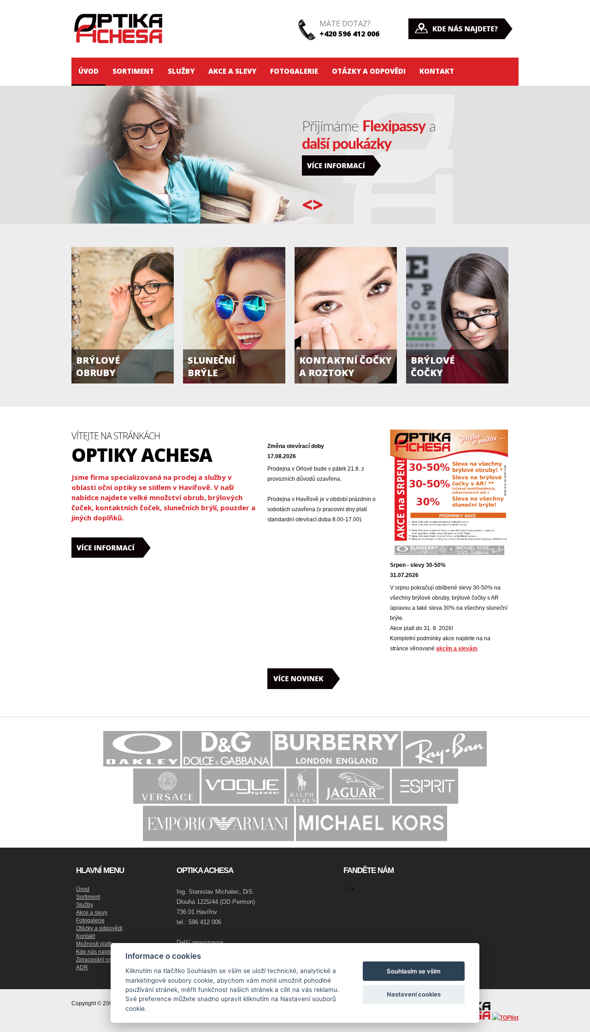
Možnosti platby (95, 944)
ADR (82, 967)
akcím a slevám (457, 648)
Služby (181, 71)
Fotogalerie (294, 71)
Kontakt (436, 71)
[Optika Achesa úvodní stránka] (120, 54)
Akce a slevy (232, 71)
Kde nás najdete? (98, 952)
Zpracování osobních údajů (110, 959)
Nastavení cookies (414, 994)
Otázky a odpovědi (369, 71)
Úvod (88, 71)
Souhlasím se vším (414, 971)
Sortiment (133, 71)
